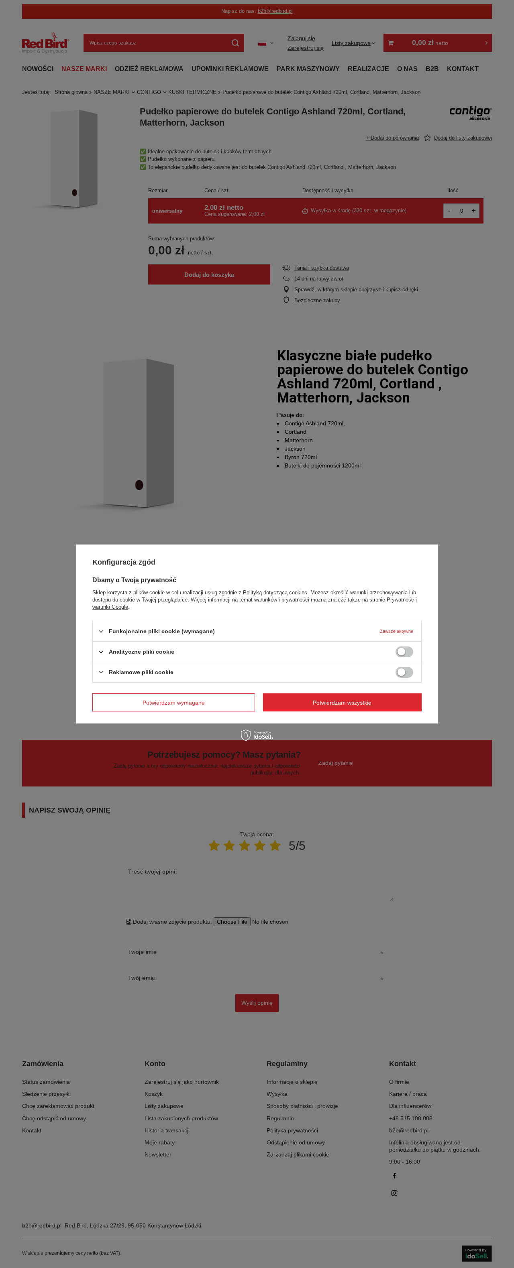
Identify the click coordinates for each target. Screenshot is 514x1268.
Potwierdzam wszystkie (342, 702)
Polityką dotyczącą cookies (275, 592)
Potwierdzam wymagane (174, 702)
